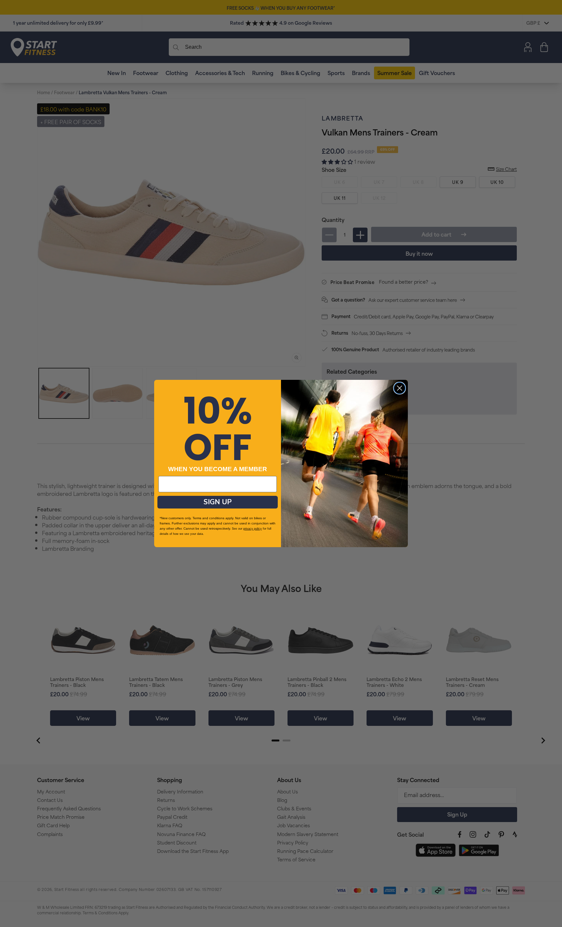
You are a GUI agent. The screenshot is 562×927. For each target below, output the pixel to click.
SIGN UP (218, 502)
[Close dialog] (399, 388)
